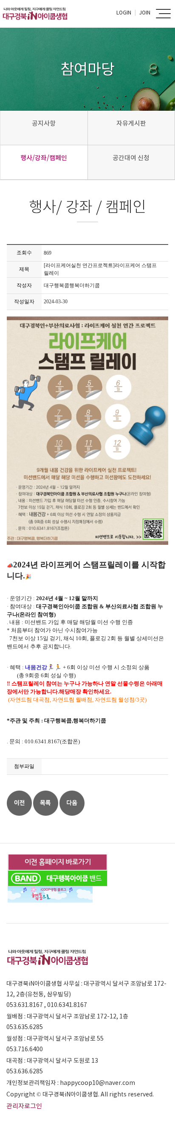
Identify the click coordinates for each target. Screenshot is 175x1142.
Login (123, 12)
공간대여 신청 (131, 158)
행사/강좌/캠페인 (43, 158)
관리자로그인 (24, 1106)
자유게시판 (131, 123)
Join (144, 12)
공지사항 (44, 123)
